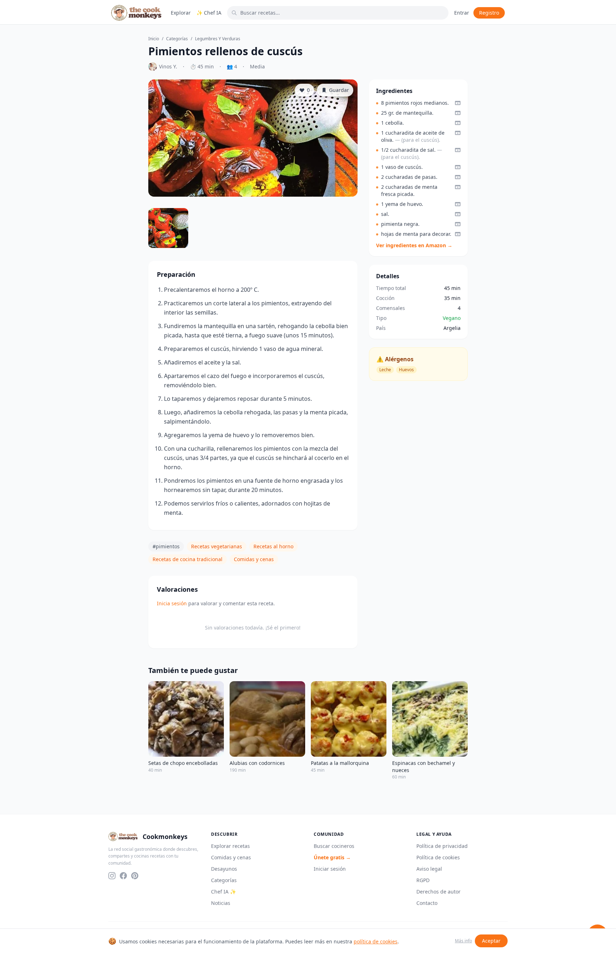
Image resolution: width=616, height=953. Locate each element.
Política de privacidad (442, 846)
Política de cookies (438, 857)
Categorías (177, 39)
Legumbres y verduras (217, 39)
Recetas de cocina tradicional (187, 559)
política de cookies (375, 941)
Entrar (461, 12)
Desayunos (224, 868)
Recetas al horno (273, 546)
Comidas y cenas (254, 559)
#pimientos (166, 546)
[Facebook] (123, 875)
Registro (489, 12)
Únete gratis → (332, 857)
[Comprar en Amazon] (458, 103)
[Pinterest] (134, 875)
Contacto (426, 903)
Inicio (153, 39)
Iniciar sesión (330, 868)
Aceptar (491, 940)
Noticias (220, 903)
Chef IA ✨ (223, 891)
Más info (463, 941)
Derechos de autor (438, 891)
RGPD (423, 880)
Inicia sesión (172, 603)
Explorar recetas (230, 846)
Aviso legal (429, 868)
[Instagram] (111, 875)
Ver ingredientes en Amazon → (414, 245)
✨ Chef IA (208, 12)
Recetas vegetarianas (216, 546)
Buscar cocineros (334, 846)
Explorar (181, 12)
